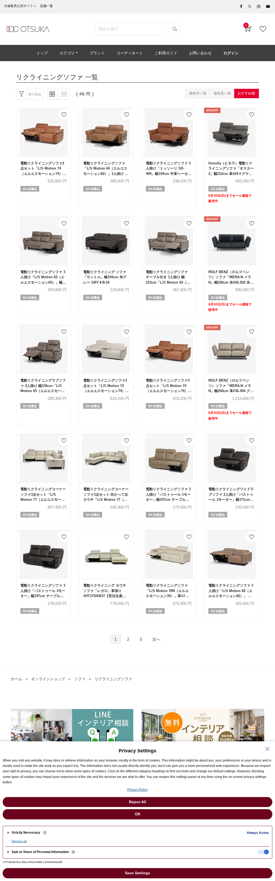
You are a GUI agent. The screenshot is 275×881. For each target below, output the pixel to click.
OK (137, 814)
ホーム (16, 679)
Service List (19, 841)
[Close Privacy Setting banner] (267, 749)
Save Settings (137, 873)
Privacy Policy (137, 790)
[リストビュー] (64, 94)
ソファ (79, 679)
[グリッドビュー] (52, 94)
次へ (156, 639)
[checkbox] (263, 852)
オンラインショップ (48, 679)
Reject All (137, 802)
